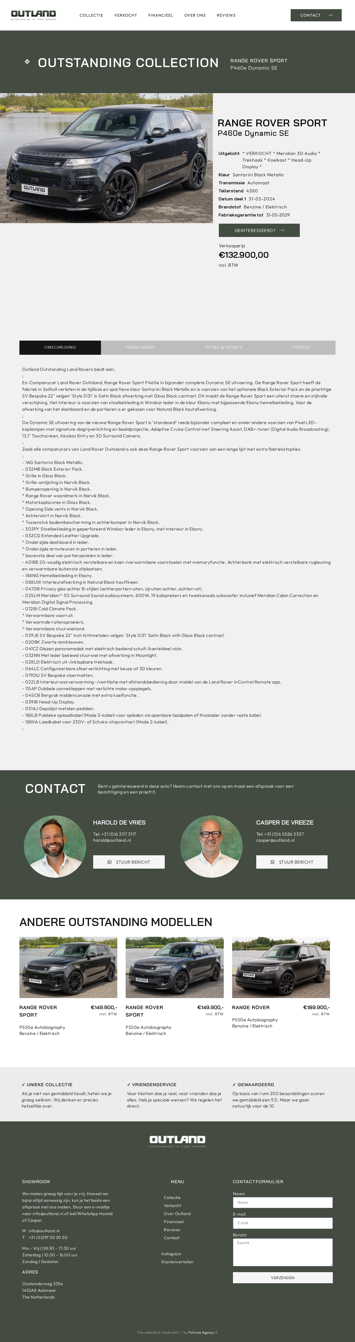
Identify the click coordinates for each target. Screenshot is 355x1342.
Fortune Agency (201, 1332)
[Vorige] (24, 61)
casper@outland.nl (275, 840)
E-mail (239, 1214)
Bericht (240, 1235)
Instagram (171, 1253)
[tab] (60, 348)
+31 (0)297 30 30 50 (48, 1237)
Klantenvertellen (177, 1261)
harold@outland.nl (112, 840)
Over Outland (177, 1213)
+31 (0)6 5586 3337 (284, 834)
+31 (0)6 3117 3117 (119, 834)
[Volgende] (29, 61)
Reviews (226, 15)
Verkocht (125, 15)
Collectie (91, 15)
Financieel (160, 15)
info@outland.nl (48, 1213)
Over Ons (195, 15)
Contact (172, 1237)
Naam (239, 1193)
